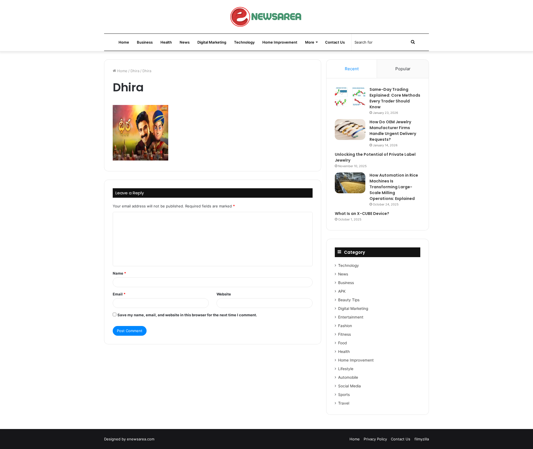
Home (124, 42)
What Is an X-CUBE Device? (362, 213)
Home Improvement (279, 42)
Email (119, 294)
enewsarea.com (140, 439)
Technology (244, 42)
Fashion (345, 325)
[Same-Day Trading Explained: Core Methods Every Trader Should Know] (350, 97)
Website (224, 294)
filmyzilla (421, 439)
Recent (352, 68)
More (309, 42)
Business (145, 42)
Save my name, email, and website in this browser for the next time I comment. (187, 315)
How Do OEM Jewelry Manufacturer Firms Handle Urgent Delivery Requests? (392, 130)
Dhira (134, 71)
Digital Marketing (211, 42)
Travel (343, 403)
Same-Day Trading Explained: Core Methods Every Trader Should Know (394, 98)
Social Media (349, 386)
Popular (403, 68)
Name (119, 273)
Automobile (348, 377)
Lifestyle (345, 369)
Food (342, 343)
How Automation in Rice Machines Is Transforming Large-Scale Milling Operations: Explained (393, 186)
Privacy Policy (375, 439)
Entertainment (350, 317)
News (185, 42)
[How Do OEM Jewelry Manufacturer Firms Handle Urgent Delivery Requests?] (350, 129)
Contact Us (335, 42)
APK (342, 291)
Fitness (344, 334)
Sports (344, 394)
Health (166, 42)
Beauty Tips (348, 300)
